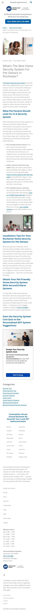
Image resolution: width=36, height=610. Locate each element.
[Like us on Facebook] (4, 575)
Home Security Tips (9, 391)
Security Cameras (9, 396)
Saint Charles (22, 442)
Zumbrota (22, 449)
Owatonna (22, 427)
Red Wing (9, 434)
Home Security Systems (11, 393)
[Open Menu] (3, 2)
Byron (20, 438)
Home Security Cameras (11, 400)
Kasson (21, 434)
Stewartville (9, 438)
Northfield (22, 431)
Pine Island (9, 453)
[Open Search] (31, 2)
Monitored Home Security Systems (15, 405)
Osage (8, 449)
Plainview (21, 453)
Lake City (9, 442)
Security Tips (7, 388)
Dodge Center (23, 457)
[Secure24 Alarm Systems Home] (18, 8)
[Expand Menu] (19, 13)
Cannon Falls (10, 445)
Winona (8, 427)
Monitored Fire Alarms (10, 403)
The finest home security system (14, 83)
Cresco (21, 445)
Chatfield (9, 457)
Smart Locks (7, 398)
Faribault (9, 431)
